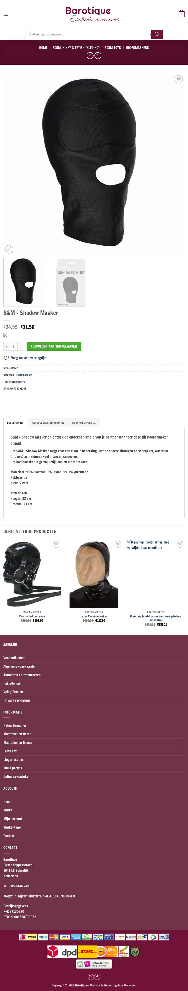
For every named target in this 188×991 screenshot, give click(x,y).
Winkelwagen (12, 827)
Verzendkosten (14, 657)
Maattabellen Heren (17, 734)
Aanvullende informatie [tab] (48, 423)
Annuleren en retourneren (22, 675)
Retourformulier (14, 725)
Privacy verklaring (16, 700)
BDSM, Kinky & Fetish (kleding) (76, 47)
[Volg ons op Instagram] (91, 977)
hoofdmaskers (17, 382)
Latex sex (10, 751)
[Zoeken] (157, 34)
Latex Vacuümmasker (94, 616)
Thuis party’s (12, 768)
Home (43, 47)
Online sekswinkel (16, 776)
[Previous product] (97, 55)
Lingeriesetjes (13, 759)
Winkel (8, 810)
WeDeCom (129, 985)
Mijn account (12, 818)
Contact (8, 835)
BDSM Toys (113, 47)
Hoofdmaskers (137, 47)
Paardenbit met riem (32, 616)
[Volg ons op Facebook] (97, 977)
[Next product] (90, 55)
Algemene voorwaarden (19, 666)
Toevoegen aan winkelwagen (54, 346)
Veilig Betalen (13, 691)
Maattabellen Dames (17, 742)
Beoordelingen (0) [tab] (84, 423)
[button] (6, 14)
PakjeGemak (12, 683)
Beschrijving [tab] (15, 423)
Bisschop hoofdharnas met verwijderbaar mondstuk (156, 618)
